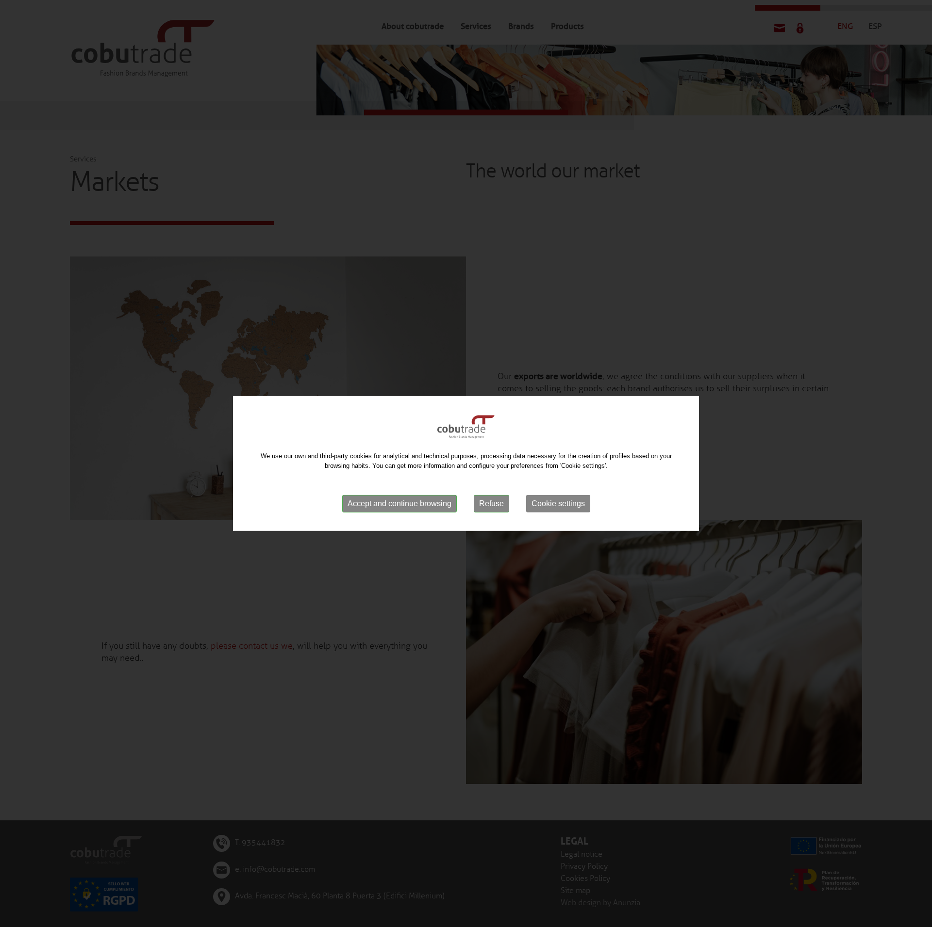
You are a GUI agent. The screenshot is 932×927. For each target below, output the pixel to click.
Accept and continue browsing (399, 503)
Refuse (491, 503)
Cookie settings (558, 503)
